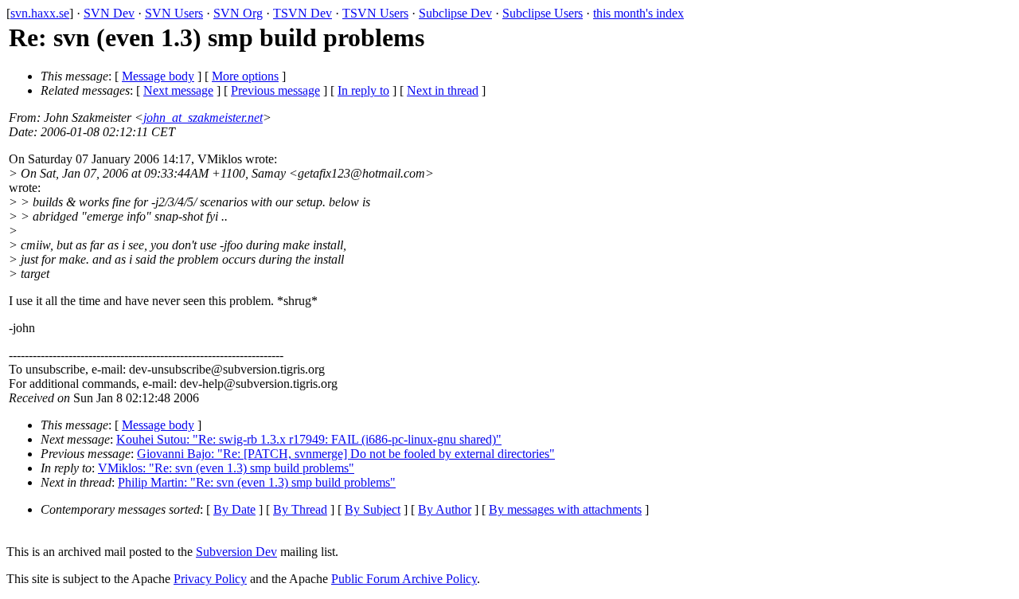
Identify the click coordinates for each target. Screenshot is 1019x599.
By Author (444, 509)
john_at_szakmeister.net (203, 117)
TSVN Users (375, 13)
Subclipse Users (542, 13)
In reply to (363, 90)
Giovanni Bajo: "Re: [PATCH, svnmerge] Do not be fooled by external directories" (346, 453)
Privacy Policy (210, 578)
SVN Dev (109, 13)
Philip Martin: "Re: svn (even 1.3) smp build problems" (257, 482)
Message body (158, 76)
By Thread (300, 509)
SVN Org (238, 13)
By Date (234, 509)
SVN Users (174, 13)
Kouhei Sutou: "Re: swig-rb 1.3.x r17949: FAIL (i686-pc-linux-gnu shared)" (309, 439)
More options (245, 76)
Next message (178, 90)
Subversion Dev (236, 551)
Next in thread (442, 90)
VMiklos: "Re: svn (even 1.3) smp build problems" (226, 468)
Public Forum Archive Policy (404, 578)
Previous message (275, 90)
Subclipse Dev (455, 13)
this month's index (638, 13)
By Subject (372, 509)
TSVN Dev (302, 13)
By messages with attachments (565, 509)
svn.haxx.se (39, 13)
